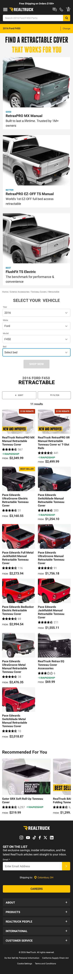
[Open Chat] (55, 9)
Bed (4, 346)
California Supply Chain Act (55, 958)
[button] (36, 902)
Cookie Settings (24, 963)
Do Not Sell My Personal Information (21, 958)
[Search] (66, 18)
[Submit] (66, 866)
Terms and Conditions (45, 963)
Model (6, 333)
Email (6, 859)
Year (5, 307)
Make (5, 320)
